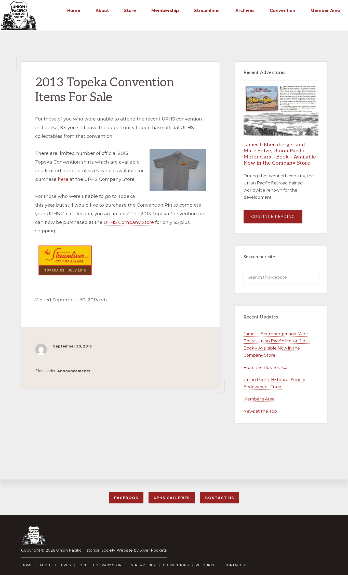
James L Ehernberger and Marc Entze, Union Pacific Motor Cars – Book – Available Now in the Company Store (280, 154)
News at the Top (260, 411)
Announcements (73, 371)
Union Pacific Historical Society (85, 550)
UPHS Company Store (129, 222)
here (63, 179)
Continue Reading (276, 218)
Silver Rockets (153, 550)
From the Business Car (266, 367)
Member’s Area (259, 399)
